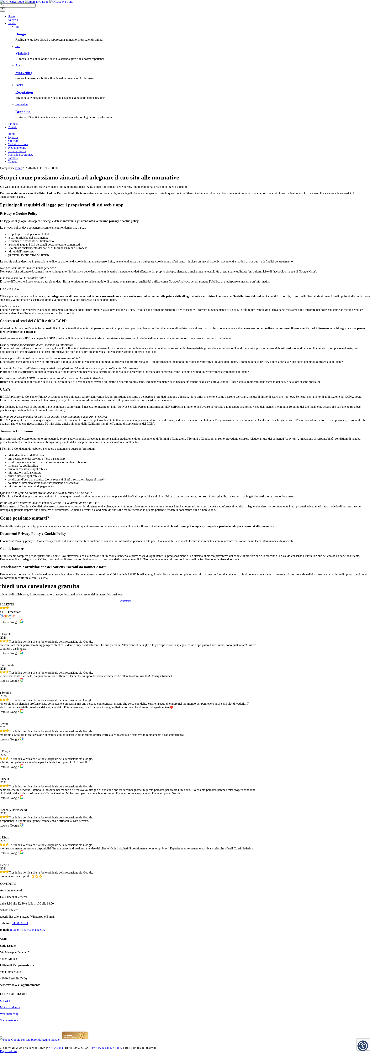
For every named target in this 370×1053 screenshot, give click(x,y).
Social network (9, 1020)
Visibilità (22, 53)
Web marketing (9, 1013)
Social (19, 84)
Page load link (8, 1051)
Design (20, 34)
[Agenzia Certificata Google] (30, 1039)
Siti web (5, 1000)
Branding (23, 112)
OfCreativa (56, 1047)
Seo (17, 46)
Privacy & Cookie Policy (107, 1047)
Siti (17, 26)
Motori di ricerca (10, 1007)
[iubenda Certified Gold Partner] (75, 1039)
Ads (17, 65)
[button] (362, 1045)
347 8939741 (20, 923)
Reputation (24, 92)
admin (18, 168)
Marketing (23, 73)
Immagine (21, 104)
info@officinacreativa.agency (27, 929)
